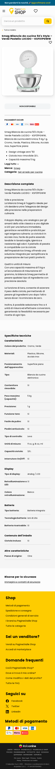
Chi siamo (17, 758)
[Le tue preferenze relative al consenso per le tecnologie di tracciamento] (50, 764)
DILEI (38, 752)
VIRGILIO (17, 749)
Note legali (25, 758)
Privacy (33, 758)
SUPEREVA (37, 754)
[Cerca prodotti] (48, 21)
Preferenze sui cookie (30, 760)
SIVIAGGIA (45, 752)
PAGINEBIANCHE (19, 752)
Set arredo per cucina (30, 172)
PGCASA (9, 752)
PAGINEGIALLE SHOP (40, 749)
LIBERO (10, 749)
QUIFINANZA (18, 754)
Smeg (17, 168)
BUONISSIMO (28, 754)
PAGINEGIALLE (26, 749)
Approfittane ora (40, 2)
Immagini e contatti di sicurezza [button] (22, 582)
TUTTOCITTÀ (31, 752)
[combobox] (27, 21)
